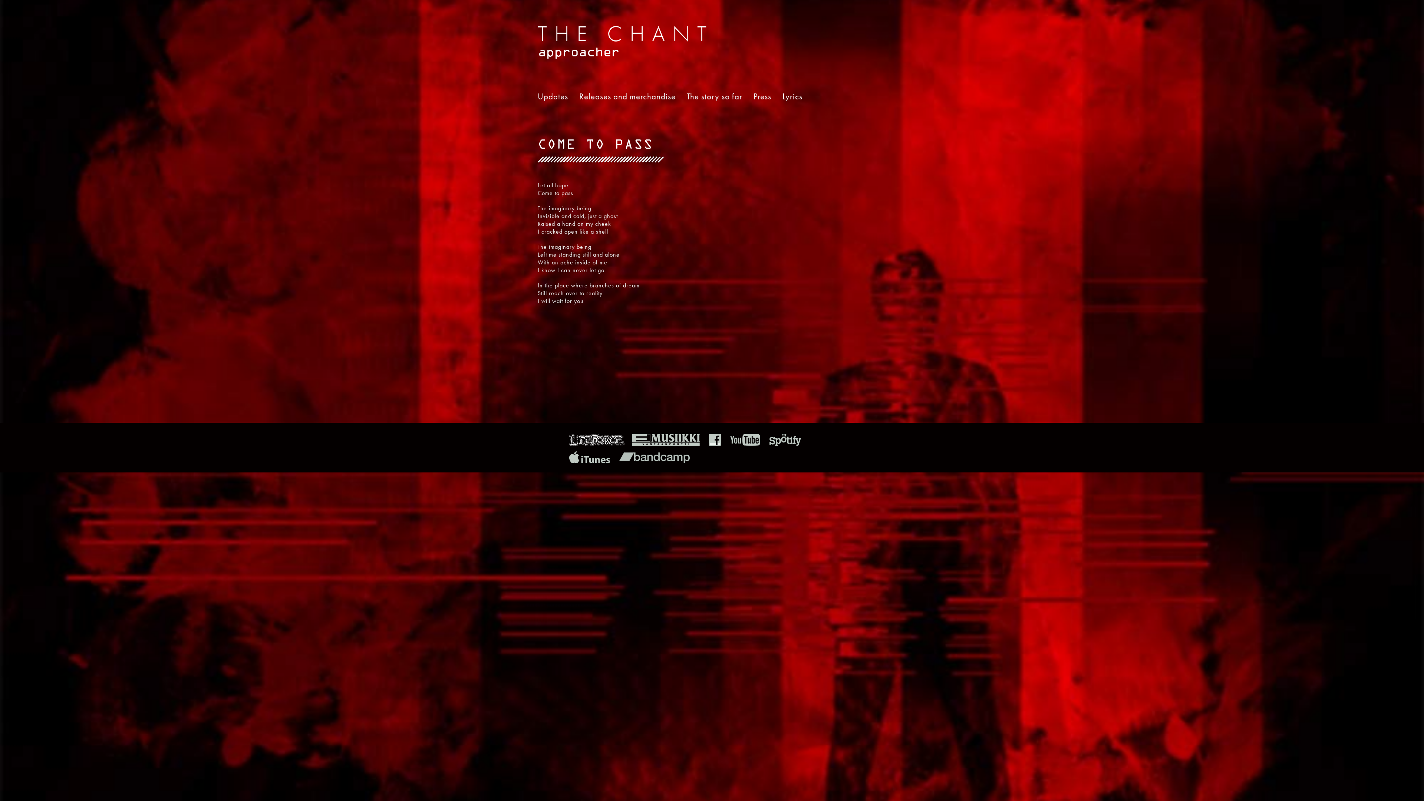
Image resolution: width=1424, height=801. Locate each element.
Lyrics (792, 96)
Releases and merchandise (627, 96)
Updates (553, 96)
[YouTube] (745, 444)
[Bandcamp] (654, 461)
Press (762, 96)
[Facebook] (715, 444)
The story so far (714, 96)
